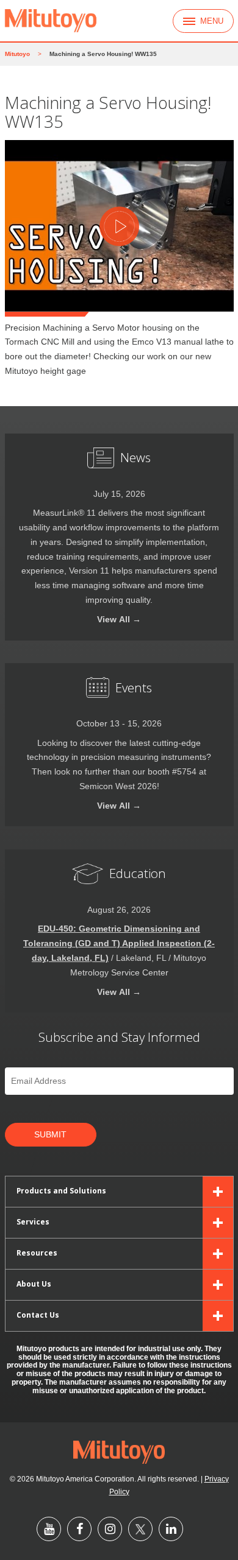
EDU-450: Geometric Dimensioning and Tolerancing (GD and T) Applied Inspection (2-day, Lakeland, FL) (119, 943)
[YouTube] (49, 1529)
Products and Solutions (61, 1190)
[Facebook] (79, 1529)
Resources (36, 1252)
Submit (50, 1134)
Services (32, 1221)
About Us (33, 1283)
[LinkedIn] (171, 1529)
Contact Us (37, 1314)
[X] (140, 1529)
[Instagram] (110, 1529)
